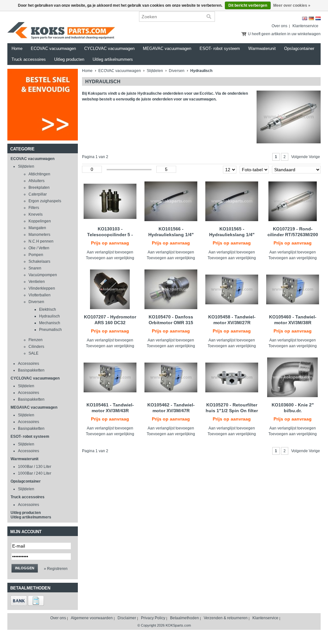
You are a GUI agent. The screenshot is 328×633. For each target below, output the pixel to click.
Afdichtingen (39, 174)
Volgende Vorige (305, 157)
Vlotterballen (40, 295)
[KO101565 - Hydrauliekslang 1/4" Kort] (232, 201)
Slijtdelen (26, 166)
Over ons (279, 26)
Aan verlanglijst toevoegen (110, 252)
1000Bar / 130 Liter (34, 466)
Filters (34, 207)
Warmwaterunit (262, 48)
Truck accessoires (29, 59)
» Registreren (56, 568)
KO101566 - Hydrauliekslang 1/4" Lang (171, 234)
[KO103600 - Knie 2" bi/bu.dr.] (293, 377)
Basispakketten (31, 370)
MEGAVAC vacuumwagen (167, 48)
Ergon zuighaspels (45, 201)
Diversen (36, 302)
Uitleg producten (69, 59)
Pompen (36, 254)
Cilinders (36, 346)
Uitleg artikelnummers (113, 59)
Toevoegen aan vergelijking (110, 258)
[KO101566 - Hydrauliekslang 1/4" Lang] (171, 201)
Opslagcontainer (299, 48)
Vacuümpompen (43, 275)
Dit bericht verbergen (247, 5)
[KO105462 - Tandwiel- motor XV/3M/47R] (171, 377)
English (304, 18)
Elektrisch (47, 309)
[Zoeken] (208, 16)
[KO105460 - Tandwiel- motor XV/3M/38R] (293, 289)
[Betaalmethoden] (19, 604)
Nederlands (318, 18)
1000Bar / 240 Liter (34, 473)
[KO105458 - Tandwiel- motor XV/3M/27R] (232, 289)
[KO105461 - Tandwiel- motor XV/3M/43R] (110, 377)
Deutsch (311, 18)
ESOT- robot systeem (220, 48)
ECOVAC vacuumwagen (53, 48)
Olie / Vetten (39, 248)
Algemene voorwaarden (92, 618)
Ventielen (37, 281)
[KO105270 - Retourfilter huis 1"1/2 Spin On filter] (232, 377)
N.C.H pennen (41, 241)
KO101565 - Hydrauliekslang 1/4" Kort (232, 234)
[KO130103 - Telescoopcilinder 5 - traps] (110, 201)
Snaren (35, 268)
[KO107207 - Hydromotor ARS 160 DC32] (110, 289)
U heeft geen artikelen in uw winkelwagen (284, 34)
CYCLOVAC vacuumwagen (109, 48)
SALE (33, 353)
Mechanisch (49, 323)
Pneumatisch (50, 329)
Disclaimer (127, 618)
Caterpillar (38, 194)
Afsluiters (37, 181)
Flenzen (36, 340)
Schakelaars (39, 261)
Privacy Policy (153, 618)
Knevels (36, 214)
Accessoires (28, 363)
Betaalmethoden (184, 618)
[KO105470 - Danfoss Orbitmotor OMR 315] (171, 289)
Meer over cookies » (291, 5)
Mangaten (37, 228)
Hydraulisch (49, 316)
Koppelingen (40, 221)
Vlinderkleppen (42, 288)
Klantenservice (305, 26)
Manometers (39, 234)
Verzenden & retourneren (226, 618)
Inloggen (24, 568)
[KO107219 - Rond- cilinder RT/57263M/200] (293, 201)
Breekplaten (39, 187)
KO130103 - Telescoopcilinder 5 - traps (110, 234)
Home (17, 48)
